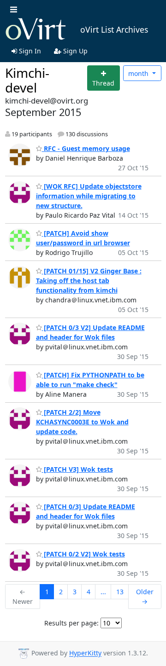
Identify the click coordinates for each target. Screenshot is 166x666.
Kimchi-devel (27, 80)
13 (120, 591)
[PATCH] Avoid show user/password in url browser (83, 238)
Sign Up (74, 50)
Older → (145, 596)
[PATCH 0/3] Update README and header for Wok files (85, 511)
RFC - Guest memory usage (86, 148)
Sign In (29, 50)
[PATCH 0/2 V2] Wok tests (83, 554)
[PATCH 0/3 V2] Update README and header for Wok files (90, 332)
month (139, 73)
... (103, 591)
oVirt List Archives (114, 29)
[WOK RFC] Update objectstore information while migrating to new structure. (89, 196)
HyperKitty (85, 653)
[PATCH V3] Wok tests (77, 469)
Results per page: (71, 623)
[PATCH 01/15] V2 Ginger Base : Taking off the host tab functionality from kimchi (89, 280)
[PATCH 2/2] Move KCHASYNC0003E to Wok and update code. (82, 422)
